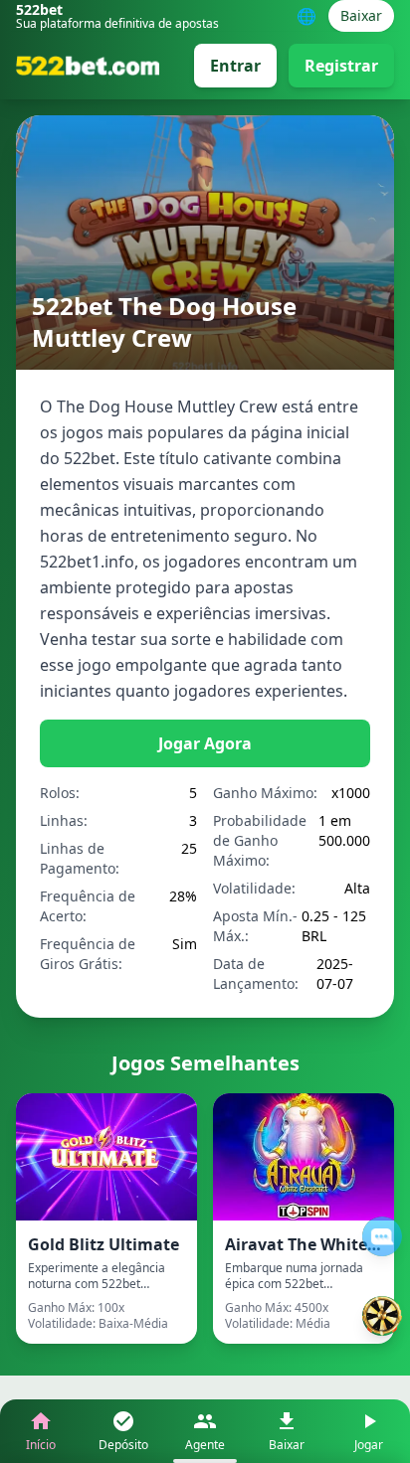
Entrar (235, 66)
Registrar (341, 66)
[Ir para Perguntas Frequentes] (382, 1236)
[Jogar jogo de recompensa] (382, 1316)
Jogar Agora (205, 743)
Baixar (361, 15)
